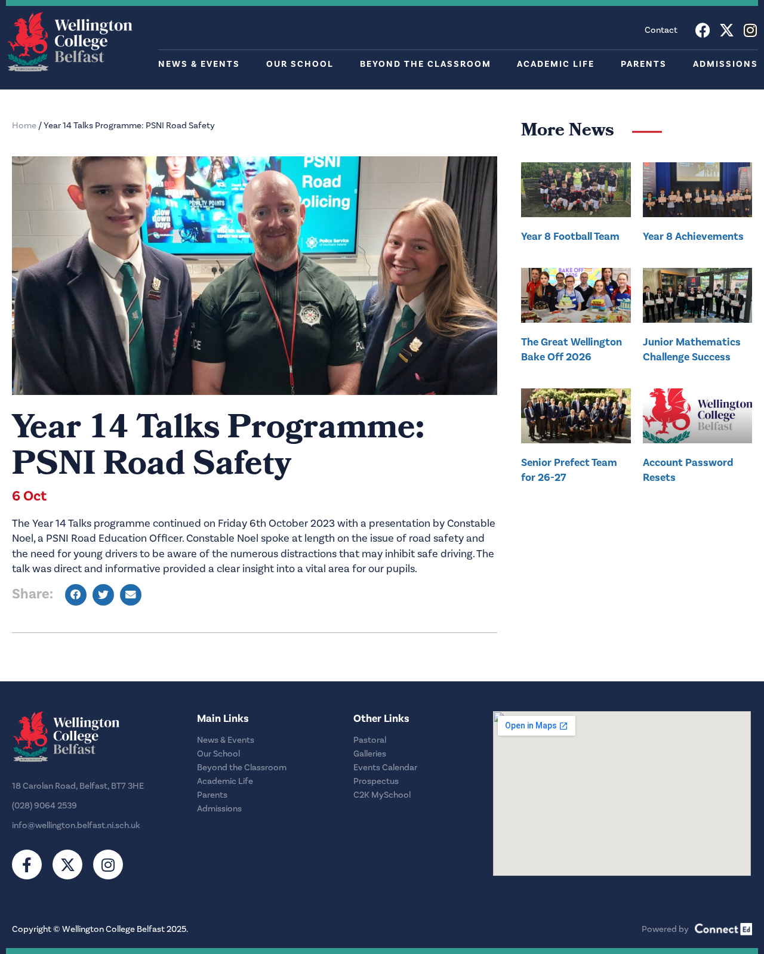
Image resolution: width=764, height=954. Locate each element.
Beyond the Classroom (425, 63)
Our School (300, 63)
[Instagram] (750, 30)
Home (24, 125)
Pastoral (369, 740)
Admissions (725, 63)
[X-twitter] (726, 30)
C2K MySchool (382, 795)
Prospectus (376, 781)
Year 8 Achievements (693, 236)
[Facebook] (702, 30)
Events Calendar (385, 767)
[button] (76, 595)
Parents (644, 63)
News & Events (199, 63)
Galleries (369, 754)
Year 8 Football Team (570, 236)
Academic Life (555, 63)
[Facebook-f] (27, 864)
